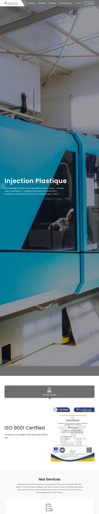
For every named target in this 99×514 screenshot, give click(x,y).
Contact (78, 3)
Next (92, 391)
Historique (52, 3)
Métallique (42, 3)
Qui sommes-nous (65, 3)
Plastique (32, 3)
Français (90, 3)
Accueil (22, 3)
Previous (6, 391)
